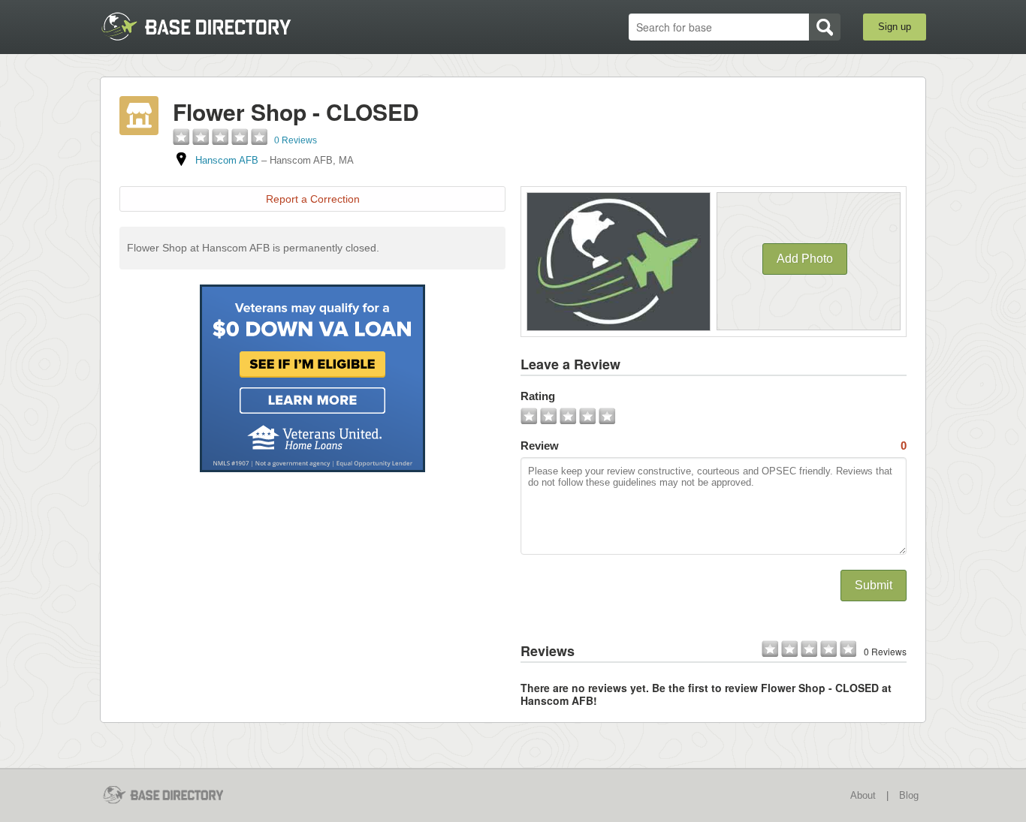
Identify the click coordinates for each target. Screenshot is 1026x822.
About (863, 795)
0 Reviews (295, 140)
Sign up (894, 26)
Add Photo (805, 258)
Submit (873, 585)
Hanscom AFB (226, 160)
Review (714, 445)
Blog (909, 795)
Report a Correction (313, 199)
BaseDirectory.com (210, 26)
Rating (538, 396)
